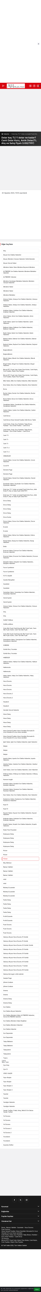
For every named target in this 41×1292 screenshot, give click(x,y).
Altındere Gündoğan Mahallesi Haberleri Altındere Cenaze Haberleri (18, 281)
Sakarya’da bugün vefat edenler (13, 974)
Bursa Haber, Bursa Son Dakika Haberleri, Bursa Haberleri (18, 399)
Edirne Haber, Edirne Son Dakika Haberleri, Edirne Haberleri (19, 535)
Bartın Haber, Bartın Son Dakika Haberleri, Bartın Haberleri (18, 333)
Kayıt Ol (5, 804)
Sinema (5, 990)
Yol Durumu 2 (7, 1128)
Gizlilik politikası (8, 624)
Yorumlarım (6, 1136)
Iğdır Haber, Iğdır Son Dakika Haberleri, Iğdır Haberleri (20, 742)
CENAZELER (7, 456)
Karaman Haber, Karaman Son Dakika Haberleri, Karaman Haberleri (18, 790)
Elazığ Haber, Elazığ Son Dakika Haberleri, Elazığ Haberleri (18, 541)
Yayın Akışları (7, 1077)
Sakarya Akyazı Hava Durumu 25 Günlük (15, 949)
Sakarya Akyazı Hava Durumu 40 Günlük (16, 957)
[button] (30, 85)
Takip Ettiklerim (8, 1041)
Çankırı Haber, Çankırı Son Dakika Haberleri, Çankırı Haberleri (19, 410)
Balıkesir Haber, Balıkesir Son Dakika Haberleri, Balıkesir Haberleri (18, 328)
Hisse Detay (7, 714)
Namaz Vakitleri (8, 867)
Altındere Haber (8, 287)
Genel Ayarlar (7, 598)
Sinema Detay (7, 999)
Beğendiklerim (7, 350)
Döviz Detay (7, 500)
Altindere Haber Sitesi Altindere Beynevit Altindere (19, 267)
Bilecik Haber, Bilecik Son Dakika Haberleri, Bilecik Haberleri (19, 359)
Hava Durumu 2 (8, 693)
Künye (5, 850)
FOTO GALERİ (7, 576)
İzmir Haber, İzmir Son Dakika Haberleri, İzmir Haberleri (20, 770)
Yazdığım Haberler (9, 1102)
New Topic (5, 1062)
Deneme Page (7, 470)
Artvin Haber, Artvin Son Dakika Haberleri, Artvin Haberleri (18, 316)
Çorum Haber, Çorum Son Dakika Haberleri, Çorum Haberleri (19, 460)
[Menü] (3, 86)
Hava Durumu (7, 681)
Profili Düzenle (7, 916)
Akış (4, 251)
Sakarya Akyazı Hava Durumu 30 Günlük (15, 953)
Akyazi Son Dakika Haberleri (12, 255)
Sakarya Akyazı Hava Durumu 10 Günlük (15, 937)
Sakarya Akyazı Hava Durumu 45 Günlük (15, 961)
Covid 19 (6, 465)
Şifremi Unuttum (8, 982)
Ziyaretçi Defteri (8, 1145)
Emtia (4, 546)
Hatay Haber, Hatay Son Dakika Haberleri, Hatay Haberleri (18, 676)
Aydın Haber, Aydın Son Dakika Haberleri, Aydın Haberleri (18, 322)
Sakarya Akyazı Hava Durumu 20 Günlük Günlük (18, 945)
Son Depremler (8, 1033)
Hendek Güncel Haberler (11, 710)
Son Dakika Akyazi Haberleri (12, 1011)
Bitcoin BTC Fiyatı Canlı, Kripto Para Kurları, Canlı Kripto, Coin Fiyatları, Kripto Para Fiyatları (20, 370)
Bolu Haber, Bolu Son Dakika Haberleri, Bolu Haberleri (20, 385)
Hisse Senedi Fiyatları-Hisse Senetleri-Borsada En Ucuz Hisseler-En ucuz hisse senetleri (18, 731)
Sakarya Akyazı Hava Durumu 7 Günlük (15, 966)
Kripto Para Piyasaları (9, 830)
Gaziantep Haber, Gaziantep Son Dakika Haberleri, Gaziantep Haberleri (19, 593)
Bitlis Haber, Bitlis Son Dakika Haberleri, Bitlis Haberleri (20, 381)
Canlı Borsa (6, 416)
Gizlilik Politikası (8, 620)
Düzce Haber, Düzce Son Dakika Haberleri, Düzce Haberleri (19, 522)
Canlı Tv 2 (6, 447)
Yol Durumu (6, 1116)
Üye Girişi (6, 1065)
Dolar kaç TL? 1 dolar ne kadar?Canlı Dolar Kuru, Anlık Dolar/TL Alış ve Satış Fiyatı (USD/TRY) (20, 490)
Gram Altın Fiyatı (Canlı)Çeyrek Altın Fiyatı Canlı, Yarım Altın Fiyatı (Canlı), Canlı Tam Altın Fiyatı (19, 629)
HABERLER (6, 657)
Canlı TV (6, 435)
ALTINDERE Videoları (9, 277)
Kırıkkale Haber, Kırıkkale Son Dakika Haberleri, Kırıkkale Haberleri (18, 819)
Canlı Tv (5, 439)
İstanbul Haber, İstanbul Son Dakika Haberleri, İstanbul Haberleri (20, 764)
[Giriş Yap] (34, 85)
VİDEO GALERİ (7, 1073)
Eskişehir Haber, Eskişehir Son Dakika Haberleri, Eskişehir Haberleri (18, 562)
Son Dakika (6, 1007)
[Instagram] (26, 1200)
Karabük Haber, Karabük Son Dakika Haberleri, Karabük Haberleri (18, 784)
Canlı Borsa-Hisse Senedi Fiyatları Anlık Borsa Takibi (19, 420)
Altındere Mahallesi (9, 295)
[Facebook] (14, 1200)
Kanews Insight (8, 779)
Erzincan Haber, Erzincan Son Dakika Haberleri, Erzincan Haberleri (18, 551)
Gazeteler (6, 584)
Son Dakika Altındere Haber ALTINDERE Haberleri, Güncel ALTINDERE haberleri (19, 1016)
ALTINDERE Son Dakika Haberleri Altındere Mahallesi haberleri (19, 272)
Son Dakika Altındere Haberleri (13, 1025)
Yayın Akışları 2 (7, 1086)
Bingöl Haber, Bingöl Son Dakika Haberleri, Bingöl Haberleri (18, 364)
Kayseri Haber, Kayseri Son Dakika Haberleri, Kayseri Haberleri (20, 813)
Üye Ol (5, 1069)
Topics (5, 1058)
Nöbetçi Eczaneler (9, 887)
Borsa (5, 389)
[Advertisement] (20, 20)
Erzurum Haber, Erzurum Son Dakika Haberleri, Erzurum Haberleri (20, 557)
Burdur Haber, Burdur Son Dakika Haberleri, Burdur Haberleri (19, 394)
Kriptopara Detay (8, 834)
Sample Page (7, 978)
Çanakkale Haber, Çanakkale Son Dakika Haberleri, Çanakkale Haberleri (19, 405)
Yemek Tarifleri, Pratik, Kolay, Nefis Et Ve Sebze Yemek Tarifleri (18, 1111)
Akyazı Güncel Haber (9, 263)
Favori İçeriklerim (8, 567)
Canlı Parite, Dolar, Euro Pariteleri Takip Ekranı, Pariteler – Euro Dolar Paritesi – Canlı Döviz (17, 424)
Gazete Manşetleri (9, 580)
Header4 (6, 702)
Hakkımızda (6, 667)
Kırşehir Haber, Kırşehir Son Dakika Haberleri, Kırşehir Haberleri (20, 825)
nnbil (4, 879)
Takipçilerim (7, 1050)
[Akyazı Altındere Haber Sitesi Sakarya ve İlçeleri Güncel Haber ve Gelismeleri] (16, 86)
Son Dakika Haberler (9, 1029)
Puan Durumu (7, 924)
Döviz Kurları (7, 517)
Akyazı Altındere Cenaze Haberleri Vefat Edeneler (19, 259)
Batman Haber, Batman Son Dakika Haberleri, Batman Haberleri (19, 339)
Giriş (4, 612)
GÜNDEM (6, 645)
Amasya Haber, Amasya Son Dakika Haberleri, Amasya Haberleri (20, 299)
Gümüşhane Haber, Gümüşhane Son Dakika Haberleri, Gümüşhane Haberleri (20, 640)
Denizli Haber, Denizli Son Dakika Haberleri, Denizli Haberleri (19, 478)
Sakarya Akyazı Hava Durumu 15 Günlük (15, 941)
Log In (4, 1060)
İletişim (5, 746)
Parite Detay (7, 900)
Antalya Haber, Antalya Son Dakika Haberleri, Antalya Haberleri (19, 305)
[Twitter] (20, 1200)
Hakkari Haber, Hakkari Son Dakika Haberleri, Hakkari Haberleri (20, 662)
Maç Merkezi (7, 863)
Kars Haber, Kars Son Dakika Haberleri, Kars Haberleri (20, 795)
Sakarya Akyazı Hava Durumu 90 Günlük (16, 970)
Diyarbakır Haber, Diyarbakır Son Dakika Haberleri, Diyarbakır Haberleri (19, 484)
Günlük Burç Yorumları (10, 649)
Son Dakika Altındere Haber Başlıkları (15, 1021)
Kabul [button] (37, 1289)
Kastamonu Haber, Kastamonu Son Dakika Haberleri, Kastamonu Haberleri (19, 799)
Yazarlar (5, 1094)
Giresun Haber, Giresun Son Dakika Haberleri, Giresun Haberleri (20, 606)
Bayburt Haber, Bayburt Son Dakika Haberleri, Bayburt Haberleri (20, 345)
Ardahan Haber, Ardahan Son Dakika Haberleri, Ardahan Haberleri (18, 311)
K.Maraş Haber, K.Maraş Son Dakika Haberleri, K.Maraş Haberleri (20, 774)
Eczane (5, 527)
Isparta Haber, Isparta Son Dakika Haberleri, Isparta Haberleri (19, 759)
